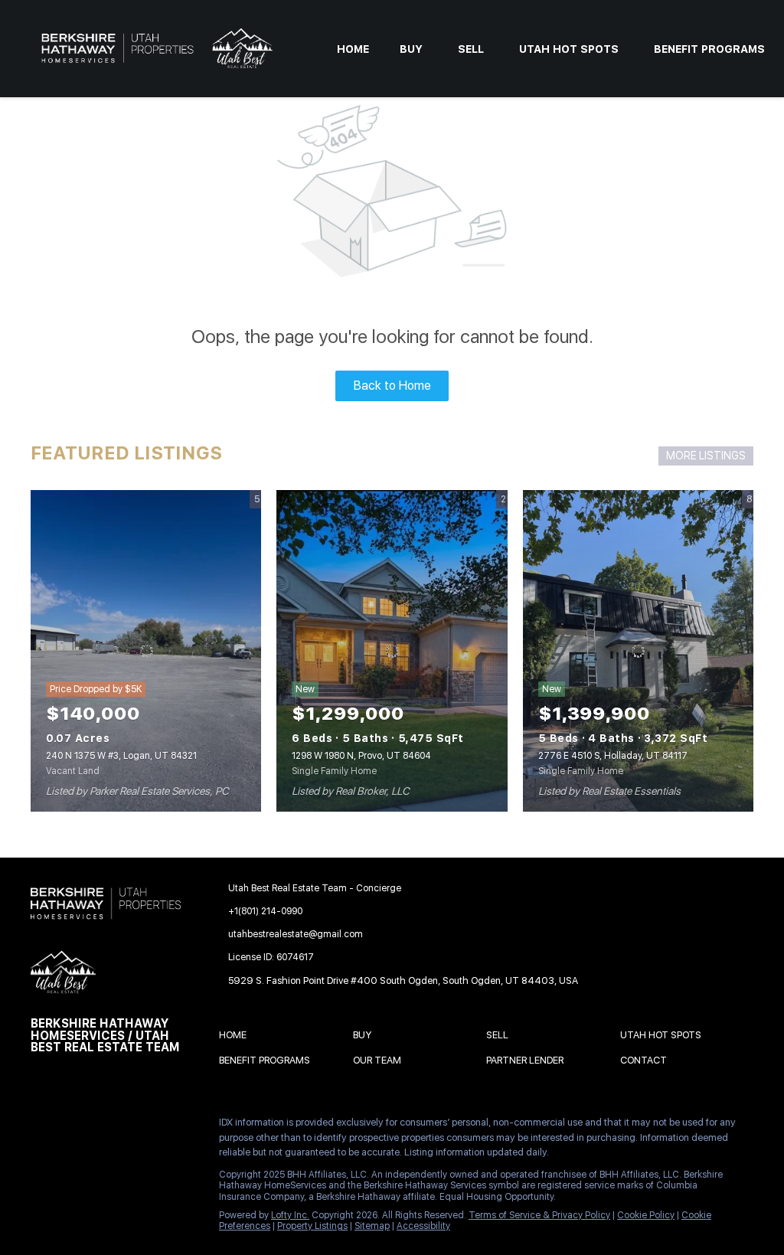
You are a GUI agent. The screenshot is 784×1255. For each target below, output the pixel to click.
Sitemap (372, 1226)
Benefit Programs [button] (709, 49)
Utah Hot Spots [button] (569, 49)
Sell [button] (471, 49)
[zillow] (133, 1126)
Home (353, 49)
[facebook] (42, 1126)
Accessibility (423, 1226)
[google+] (103, 1159)
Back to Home (392, 385)
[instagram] (164, 1126)
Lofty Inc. (290, 1215)
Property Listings (312, 1226)
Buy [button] (411, 49)
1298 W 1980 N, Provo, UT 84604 (361, 755)
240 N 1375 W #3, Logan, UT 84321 (121, 755)
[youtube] (42, 1159)
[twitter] (103, 1126)
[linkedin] (72, 1126)
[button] (236, 1037)
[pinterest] (72, 1159)
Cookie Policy (646, 1215)
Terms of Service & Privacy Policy (539, 1215)
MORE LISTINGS (706, 455)
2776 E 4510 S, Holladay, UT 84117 (613, 755)
